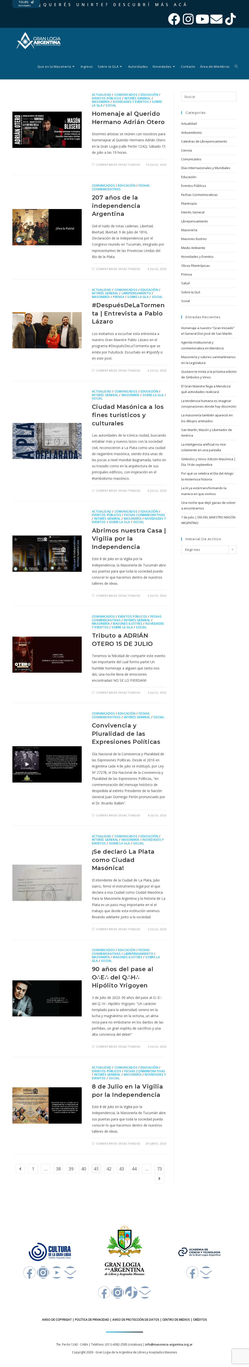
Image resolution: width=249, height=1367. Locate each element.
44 (134, 1169)
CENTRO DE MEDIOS (176, 1320)
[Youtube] (202, 19)
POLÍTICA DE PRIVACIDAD (92, 1320)
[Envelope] (216, 19)
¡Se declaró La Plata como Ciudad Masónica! (123, 859)
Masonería (101, 102)
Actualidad (101, 95)
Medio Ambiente (193, 248)
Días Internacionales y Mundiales (205, 168)
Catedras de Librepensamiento (204, 141)
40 (83, 1169)
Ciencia (186, 150)
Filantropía (189, 203)
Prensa (118, 297)
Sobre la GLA (138, 297)
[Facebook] (174, 19)
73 (159, 1169)
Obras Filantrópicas (195, 265)
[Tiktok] (230, 19)
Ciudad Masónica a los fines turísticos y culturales (128, 415)
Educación (149, 95)
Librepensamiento (136, 293)
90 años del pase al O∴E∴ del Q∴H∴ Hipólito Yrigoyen (122, 977)
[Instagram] (188, 19)
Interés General (137, 98)
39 (71, 1169)
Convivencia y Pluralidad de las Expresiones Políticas (126, 733)
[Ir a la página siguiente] (159, 1178)
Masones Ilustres (127, 623)
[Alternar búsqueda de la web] (236, 66)
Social (111, 105)
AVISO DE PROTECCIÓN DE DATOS (135, 1320)
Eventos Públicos (106, 98)
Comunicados (126, 95)
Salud (185, 283)
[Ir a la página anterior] (20, 1169)
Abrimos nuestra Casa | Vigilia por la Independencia (129, 538)
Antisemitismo (191, 132)
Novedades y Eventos (131, 102)
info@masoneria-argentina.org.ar (169, 1344)
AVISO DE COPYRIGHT (57, 1320)
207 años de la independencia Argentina (116, 205)
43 (121, 1169)
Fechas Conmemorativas (144, 515)
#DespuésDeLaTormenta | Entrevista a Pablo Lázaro (128, 313)
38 (58, 1169)
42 (109, 1169)
